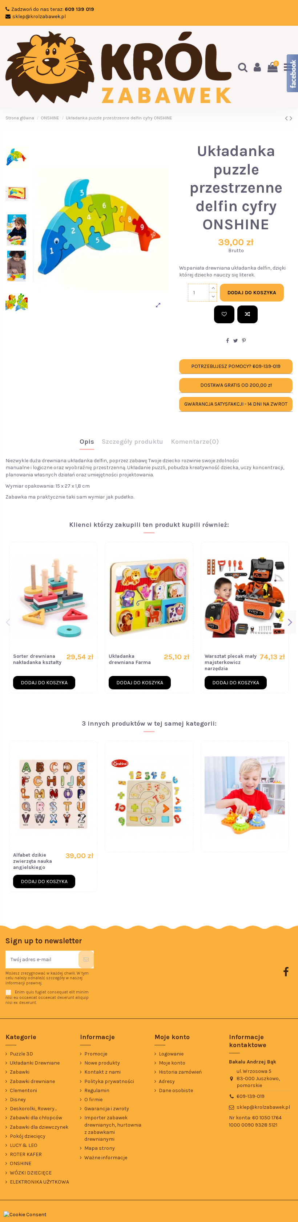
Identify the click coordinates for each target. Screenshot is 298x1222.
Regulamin (96, 1090)
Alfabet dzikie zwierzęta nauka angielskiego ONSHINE (32, 864)
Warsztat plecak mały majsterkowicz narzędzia (231, 662)
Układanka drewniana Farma (130, 659)
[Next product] (291, 118)
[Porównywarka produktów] (87, 569)
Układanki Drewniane (35, 1063)
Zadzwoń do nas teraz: (52, 9)
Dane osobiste (176, 1090)
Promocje (95, 1054)
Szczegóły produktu (132, 442)
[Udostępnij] (227, 341)
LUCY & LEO (23, 1145)
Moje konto (172, 1063)
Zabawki (19, 1072)
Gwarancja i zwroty (106, 1109)
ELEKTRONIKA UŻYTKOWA (39, 1182)
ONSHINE (20, 1163)
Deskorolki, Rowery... (33, 1109)
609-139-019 (251, 1096)
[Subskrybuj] (86, 959)
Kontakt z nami (102, 1072)
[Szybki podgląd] (87, 582)
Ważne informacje (105, 1158)
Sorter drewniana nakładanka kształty (37, 659)
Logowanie (171, 1054)
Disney (18, 1099)
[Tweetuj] (235, 341)
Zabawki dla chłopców (36, 1118)
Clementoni (23, 1090)
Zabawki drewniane (32, 1081)
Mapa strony (99, 1148)
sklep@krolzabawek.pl (39, 16)
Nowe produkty (102, 1063)
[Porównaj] (247, 314)
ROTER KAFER (26, 1154)
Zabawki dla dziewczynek (39, 1127)
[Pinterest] (244, 341)
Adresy (167, 1081)
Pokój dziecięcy (27, 1136)
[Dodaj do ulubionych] (224, 314)
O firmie (93, 1099)
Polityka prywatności (109, 1081)
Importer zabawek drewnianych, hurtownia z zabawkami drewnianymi (112, 1128)
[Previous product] (287, 118)
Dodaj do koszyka (251, 293)
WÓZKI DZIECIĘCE (31, 1173)
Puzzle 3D (21, 1054)
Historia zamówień (180, 1072)
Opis (87, 442)
